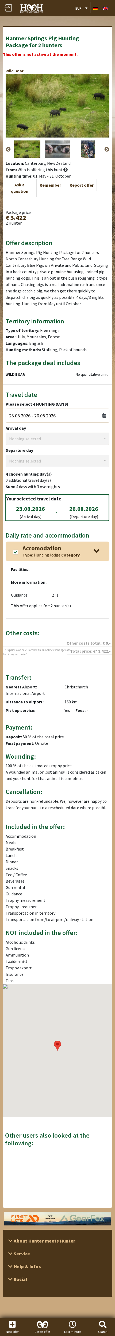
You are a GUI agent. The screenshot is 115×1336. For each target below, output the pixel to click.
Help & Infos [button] (27, 1266)
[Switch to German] (95, 7)
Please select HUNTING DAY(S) (37, 404)
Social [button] (20, 1279)
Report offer (82, 185)
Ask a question (19, 188)
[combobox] (58, 439)
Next (106, 149)
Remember (50, 185)
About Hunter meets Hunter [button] (44, 1241)
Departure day (19, 450)
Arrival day (16, 428)
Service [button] (21, 1254)
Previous (8, 149)
